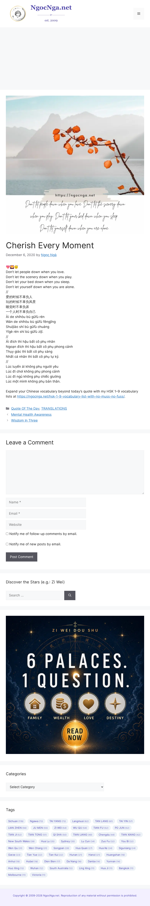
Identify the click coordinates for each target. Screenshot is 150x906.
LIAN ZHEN (17, 827)
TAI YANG (57, 821)
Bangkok (126, 868)
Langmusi (80, 821)
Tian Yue (34, 854)
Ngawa (36, 821)
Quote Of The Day (25, 408)
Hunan (76, 854)
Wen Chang (38, 848)
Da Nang (74, 861)
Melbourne (17, 874)
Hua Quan (84, 848)
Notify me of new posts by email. (35, 544)
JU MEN (40, 827)
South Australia (61, 868)
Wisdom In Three (24, 420)
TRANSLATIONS (54, 408)
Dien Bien (52, 861)
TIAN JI (15, 834)
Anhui (14, 861)
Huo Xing (16, 868)
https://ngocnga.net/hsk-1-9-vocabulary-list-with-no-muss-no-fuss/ (70, 396)
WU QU (80, 827)
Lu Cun (88, 841)
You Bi (127, 841)
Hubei (32, 861)
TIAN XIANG (130, 834)
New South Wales (21, 841)
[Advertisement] (75, 56)
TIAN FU (100, 827)
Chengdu (107, 834)
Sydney (68, 841)
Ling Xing (86, 868)
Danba (94, 861)
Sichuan (15, 821)
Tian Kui (56, 854)
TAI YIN (126, 821)
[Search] (69, 595)
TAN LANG (104, 821)
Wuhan (36, 868)
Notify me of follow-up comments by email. (43, 534)
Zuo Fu (108, 841)
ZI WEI (60, 827)
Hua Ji (106, 868)
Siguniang (127, 848)
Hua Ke (105, 848)
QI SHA (60, 834)
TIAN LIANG (82, 834)
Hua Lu (47, 841)
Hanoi (94, 854)
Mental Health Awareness (31, 415)
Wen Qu (15, 848)
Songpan (61, 848)
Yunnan (113, 861)
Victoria (38, 874)
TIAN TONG (37, 834)
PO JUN (122, 827)
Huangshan (115, 854)
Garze (14, 854)
